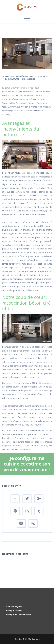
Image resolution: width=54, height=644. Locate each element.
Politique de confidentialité (18, 614)
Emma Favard (14, 79)
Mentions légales (14, 606)
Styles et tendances (38, 76)
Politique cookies (14, 610)
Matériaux (23, 76)
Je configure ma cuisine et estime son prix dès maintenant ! (27, 464)
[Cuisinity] (27, 7)
